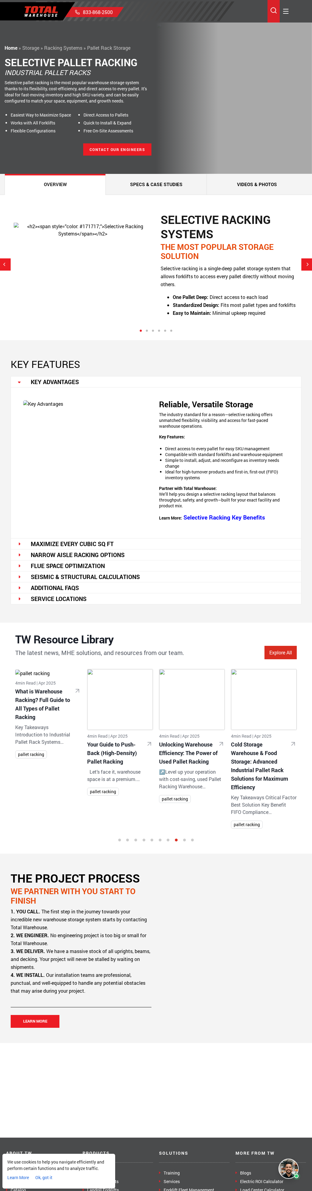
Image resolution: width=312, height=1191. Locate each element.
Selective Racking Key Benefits (224, 517)
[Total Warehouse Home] (41, 11)
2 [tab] (147, 331)
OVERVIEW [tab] (55, 184)
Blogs (245, 1173)
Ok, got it (43, 1177)
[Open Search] (274, 11)
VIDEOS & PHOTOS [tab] (257, 184)
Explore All (280, 652)
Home (11, 48)
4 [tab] (159, 331)
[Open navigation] (286, 11)
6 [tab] (171, 331)
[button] (119, 840)
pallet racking (31, 754)
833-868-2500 (98, 12)
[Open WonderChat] (288, 1169)
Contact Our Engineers (117, 149)
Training (172, 1173)
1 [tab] (141, 331)
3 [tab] (153, 331)
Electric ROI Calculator (261, 1181)
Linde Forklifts (101, 1173)
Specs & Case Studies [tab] (156, 184)
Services (172, 1181)
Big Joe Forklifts (103, 1181)
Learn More (35, 1021)
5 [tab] (165, 331)
